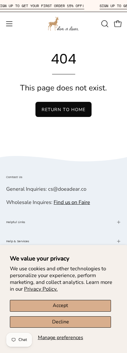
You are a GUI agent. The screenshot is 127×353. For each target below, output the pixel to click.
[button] (104, 23)
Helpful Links (15, 222)
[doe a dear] (63, 24)
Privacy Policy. (41, 289)
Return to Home (63, 109)
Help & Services (17, 241)
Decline (60, 321)
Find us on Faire (72, 202)
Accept (60, 305)
